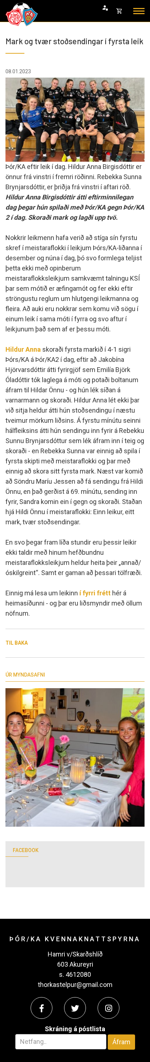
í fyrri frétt (95, 593)
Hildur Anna (23, 349)
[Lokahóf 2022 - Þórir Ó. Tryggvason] (75, 757)
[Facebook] (41, 1008)
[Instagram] (108, 1008)
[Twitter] (75, 1008)
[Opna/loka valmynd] (139, 11)
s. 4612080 (75, 974)
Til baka (16, 643)
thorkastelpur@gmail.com (75, 984)
